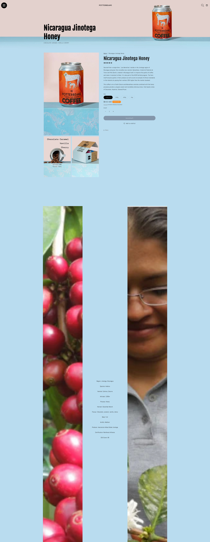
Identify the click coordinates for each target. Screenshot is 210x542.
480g (125, 97)
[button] (108, 63)
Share (106, 130)
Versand (105, 104)
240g (117, 97)
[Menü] (4, 5)
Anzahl (105, 108)
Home (105, 53)
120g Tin (109, 97)
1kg (133, 97)
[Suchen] (203, 5)
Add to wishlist (131, 123)
